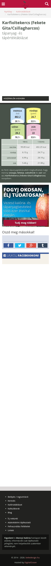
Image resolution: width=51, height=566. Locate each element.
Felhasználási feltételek (19, 526)
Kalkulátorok (14, 508)
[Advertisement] (25, 69)
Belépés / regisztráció (18, 496)
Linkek (11, 530)
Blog (10, 512)
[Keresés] (47, 4)
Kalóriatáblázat (15, 504)
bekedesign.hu (33, 557)
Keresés (11, 500)
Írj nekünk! (13, 518)
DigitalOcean (31, 562)
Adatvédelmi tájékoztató (19, 522)
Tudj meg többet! (25, 223)
